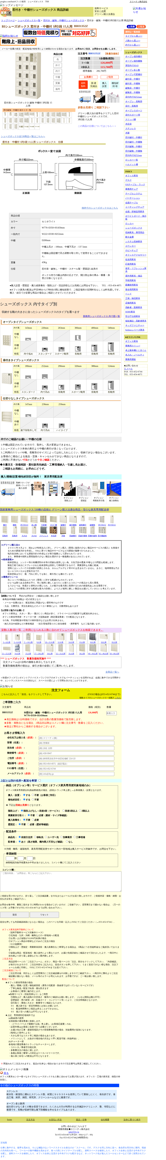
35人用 (71, 654)
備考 (57, 89)
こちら (118, 698)
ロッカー (129, 223)
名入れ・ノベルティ (134, 355)
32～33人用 (60, 654)
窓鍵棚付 (73, 536)
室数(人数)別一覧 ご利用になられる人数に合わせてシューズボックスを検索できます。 (52, 629)
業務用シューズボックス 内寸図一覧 (101, 316)
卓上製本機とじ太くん (135, 350)
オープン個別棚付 (133, 56)
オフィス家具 (131, 175)
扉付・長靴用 (131, 106)
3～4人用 (6, 642)
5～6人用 (17, 642)
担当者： (16, 747)
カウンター (130, 246)
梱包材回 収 (115, 84)
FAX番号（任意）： (17, 768)
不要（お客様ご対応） (45, 795)
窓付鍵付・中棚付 (133, 137)
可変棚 (44, 525)
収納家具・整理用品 (134, 232)
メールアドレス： (21, 773)
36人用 (82, 654)
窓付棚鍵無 (102, 536)
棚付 (5, 525)
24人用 (17, 654)
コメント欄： (9, 869)
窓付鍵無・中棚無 (133, 151)
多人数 (34, 525)
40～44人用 (92, 654)
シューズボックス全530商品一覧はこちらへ (23, 136)
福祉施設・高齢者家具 (135, 321)
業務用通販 (130, 359)
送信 (14, 914)
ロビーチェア (131, 250)
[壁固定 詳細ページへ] (113, 101)
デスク (128, 180)
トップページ (8, 20)
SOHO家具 (130, 312)
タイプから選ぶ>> (133, 36)
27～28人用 (39, 654)
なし (70, 841)
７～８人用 (28, 642)
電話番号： (17, 763)
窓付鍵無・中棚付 (133, 146)
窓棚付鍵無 (92, 536)
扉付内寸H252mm (133, 97)
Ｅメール (128, 369)
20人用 (114, 642)
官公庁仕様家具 (132, 316)
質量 (57, 83)
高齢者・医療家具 (133, 307)
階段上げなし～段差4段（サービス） (42, 810)
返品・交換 (81, 1119)
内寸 (57, 71)
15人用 (82, 642)
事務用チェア (131, 189)
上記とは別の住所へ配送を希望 (18, 780)
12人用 (60, 642)
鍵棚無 (92, 525)
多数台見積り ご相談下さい (94, 107)
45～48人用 (103, 654)
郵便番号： (17, 753)
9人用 (39, 642)
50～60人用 (114, 654)
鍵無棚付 (82, 525)
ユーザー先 (53, 837)
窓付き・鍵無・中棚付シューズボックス (63, 20)
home (9, 1119)
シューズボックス (133, 228)
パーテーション (132, 198)
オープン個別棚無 (133, 61)
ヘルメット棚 (131, 164)
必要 (36, 820)
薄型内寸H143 (132, 65)
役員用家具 (130, 259)
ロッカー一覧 (131, 160)
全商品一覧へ (112, 672)
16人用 (92, 642)
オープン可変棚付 (133, 74)
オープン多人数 (132, 70)
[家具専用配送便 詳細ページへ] (85, 101)
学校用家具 (130, 280)
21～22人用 (6, 654)
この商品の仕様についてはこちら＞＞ (97, 126)
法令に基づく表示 (132, 1119)
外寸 (57, 65)
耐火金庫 (129, 237)
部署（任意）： (15, 742)
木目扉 (128, 124)
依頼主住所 (27, 837)
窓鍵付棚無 (82, 536)
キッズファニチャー (134, 325)
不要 (36, 799)
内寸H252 (102, 525)
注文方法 (30, 1119)
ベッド (128, 294)
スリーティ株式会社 (138, 1)
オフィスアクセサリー (135, 255)
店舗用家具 (130, 303)
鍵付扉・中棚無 (132, 83)
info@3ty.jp (74, 1132)
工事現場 (80, 837)
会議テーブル (131, 202)
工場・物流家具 (132, 298)
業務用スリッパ (132, 346)
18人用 (103, 642)
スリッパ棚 (130, 119)
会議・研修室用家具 (134, 211)
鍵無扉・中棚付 (132, 88)
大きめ (24, 536)
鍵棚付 (63, 525)
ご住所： (16, 758)
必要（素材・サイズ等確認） (53, 815)
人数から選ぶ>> (132, 40)
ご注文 (109, 77)
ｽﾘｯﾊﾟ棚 (53, 525)
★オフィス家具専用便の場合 (19, 982)
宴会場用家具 (131, 289)
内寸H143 (24, 525)
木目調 (53, 536)
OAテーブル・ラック (135, 184)
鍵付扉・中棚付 (132, 79)
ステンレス (43, 536)
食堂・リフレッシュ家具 (135, 269)
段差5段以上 (71, 810)
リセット (44, 914)
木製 (63, 536)
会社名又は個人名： (22, 737)
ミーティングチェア (134, 207)
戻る (6, 1073)
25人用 (28, 654)
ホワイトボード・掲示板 (135, 217)
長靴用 (5, 536)
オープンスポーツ (133, 110)
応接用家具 (130, 264)
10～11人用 (49, 642)
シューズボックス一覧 (29, 20)
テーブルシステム (133, 193)
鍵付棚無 (73, 525)
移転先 (40, 837)
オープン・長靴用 (133, 101)
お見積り (88, 77)
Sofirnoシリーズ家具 (134, 330)
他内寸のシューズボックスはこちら (100, 208)
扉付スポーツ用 (132, 115)
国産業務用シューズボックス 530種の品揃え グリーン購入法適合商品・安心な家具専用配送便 (54, 509)
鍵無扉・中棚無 (132, 92)
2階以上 (85, 810)
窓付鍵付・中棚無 (133, 142)
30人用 (50, 654)
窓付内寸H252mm (133, 155)
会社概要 (105, 1119)
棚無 (14, 525)
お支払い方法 (55, 1119)
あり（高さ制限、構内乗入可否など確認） (42, 841)
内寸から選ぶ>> (132, 45)
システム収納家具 (133, 241)
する (28, 795)
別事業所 (67, 837)
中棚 (57, 77)
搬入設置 (104, 84)
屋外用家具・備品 (133, 276)
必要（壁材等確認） (40, 824)
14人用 (71, 642)
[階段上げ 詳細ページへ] (99, 101)
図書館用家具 (131, 285)
